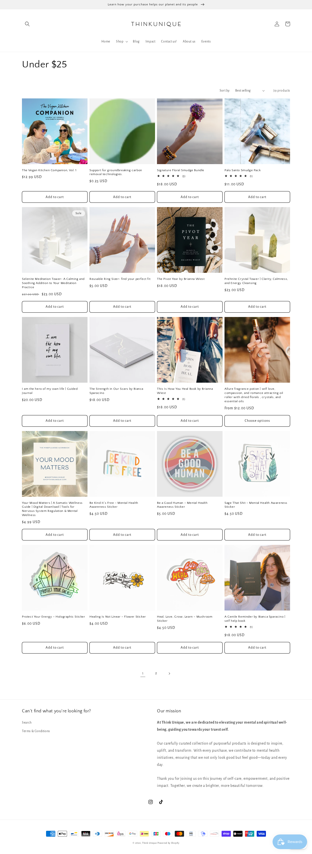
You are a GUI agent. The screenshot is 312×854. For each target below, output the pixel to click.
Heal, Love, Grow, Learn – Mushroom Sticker (184, 618)
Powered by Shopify (168, 843)
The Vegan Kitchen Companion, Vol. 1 (49, 170)
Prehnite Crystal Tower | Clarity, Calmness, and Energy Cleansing (256, 281)
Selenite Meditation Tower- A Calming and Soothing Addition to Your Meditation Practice (53, 283)
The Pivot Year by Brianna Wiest (181, 279)
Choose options (257, 420)
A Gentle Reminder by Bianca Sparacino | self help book (254, 618)
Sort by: (225, 90)
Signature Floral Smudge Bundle (180, 170)
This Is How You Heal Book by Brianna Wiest (185, 391)
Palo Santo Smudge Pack (242, 170)
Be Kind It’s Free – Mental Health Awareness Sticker (113, 505)
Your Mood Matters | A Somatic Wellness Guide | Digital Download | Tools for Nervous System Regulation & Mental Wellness (52, 509)
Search (27, 722)
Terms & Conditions (36, 731)
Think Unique (149, 843)
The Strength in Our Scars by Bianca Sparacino (116, 391)
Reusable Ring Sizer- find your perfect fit (119, 279)
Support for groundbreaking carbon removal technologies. (115, 172)
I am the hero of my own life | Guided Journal (50, 391)
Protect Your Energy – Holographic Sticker (53, 616)
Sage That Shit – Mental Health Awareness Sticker (255, 505)
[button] (27, 24)
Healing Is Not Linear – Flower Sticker (117, 616)
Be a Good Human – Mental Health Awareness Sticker (182, 505)
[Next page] (169, 673)
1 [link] (143, 673)
